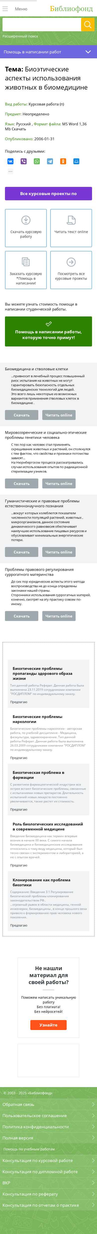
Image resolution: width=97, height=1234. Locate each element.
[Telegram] (50, 161)
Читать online (59, 414)
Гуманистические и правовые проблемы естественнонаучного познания (42, 503)
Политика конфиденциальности (35, 1127)
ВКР (6, 1183)
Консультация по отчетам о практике (40, 1205)
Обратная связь (18, 1104)
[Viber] (24, 161)
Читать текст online (71, 231)
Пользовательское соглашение (34, 1115)
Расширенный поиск (20, 36)
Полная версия (17, 1138)
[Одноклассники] (63, 161)
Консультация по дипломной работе (40, 1171)
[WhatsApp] (37, 161)
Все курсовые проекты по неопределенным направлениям (44, 195)
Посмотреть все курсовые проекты (71, 276)
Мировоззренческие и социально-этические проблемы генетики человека (46, 435)
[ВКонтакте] (10, 161)
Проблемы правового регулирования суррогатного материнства (39, 572)
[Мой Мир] (76, 161)
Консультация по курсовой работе (37, 1160)
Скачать (19, 128)
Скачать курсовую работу (26, 234)
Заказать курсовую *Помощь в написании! (26, 278)
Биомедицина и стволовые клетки (36, 368)
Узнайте (48, 1025)
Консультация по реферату (30, 1194)
